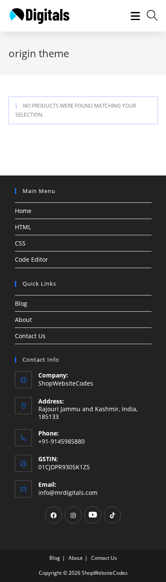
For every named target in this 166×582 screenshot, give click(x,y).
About (23, 320)
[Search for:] (149, 16)
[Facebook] (53, 515)
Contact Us (30, 336)
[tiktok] (112, 515)
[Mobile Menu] (132, 16)
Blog (21, 303)
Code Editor (31, 259)
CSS (20, 243)
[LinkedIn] (92, 515)
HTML (23, 227)
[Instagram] (73, 515)
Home (23, 211)
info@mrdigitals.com (67, 492)
